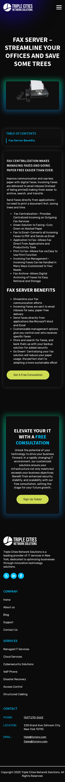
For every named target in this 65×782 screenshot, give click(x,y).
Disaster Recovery (14, 679)
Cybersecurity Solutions (18, 664)
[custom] (14, 576)
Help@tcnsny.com (35, 737)
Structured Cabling (15, 694)
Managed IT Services (16, 649)
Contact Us (10, 629)
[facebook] (21, 576)
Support (8, 622)
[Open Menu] (59, 7)
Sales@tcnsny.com (36, 741)
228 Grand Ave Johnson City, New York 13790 (42, 727)
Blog (6, 614)
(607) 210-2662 (33, 717)
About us (9, 607)
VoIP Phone (10, 671)
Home (6, 599)
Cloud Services (12, 656)
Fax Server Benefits (22, 140)
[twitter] (6, 576)
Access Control (12, 686)
